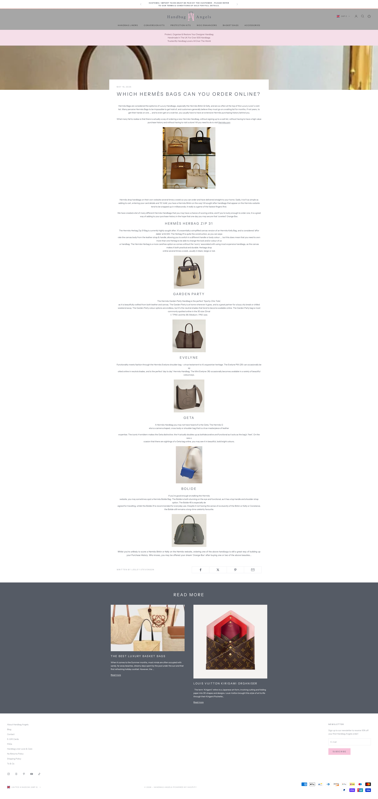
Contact (10, 734)
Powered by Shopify (185, 787)
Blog (9, 729)
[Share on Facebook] (200, 570)
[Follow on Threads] (16, 773)
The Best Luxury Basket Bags (138, 656)
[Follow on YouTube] (31, 773)
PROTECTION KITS (181, 25)
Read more (116, 675)
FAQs (9, 744)
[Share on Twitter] (218, 570)
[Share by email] (252, 570)
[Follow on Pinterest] (23, 773)
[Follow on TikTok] (39, 773)
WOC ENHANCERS (207, 25)
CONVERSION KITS (154, 25)
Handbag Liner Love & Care (19, 749)
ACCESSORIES (252, 25)
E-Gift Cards (13, 739)
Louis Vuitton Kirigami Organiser (225, 683)
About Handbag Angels (17, 724)
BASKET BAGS (231, 25)
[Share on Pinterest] (235, 570)
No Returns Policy (15, 753)
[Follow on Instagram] (8, 773)
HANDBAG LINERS (128, 25)
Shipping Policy (14, 758)
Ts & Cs (10, 763)
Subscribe (339, 751)
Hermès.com (224, 122)
